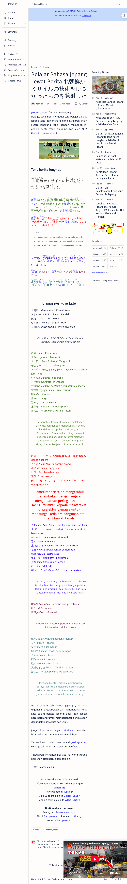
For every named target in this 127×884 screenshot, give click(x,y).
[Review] (108, 152)
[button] (112, 879)
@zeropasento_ (64, 812)
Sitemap (117, 280)
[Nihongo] (36, 829)
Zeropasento (51, 816)
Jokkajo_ (76, 816)
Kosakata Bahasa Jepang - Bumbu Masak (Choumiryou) (110, 105)
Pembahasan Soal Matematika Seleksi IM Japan (108, 159)
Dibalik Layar (72, 795)
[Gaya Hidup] (110, 168)
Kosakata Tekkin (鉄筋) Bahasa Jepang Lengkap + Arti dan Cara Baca (109, 121)
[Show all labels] (100, 272)
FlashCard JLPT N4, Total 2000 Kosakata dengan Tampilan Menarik (63, 245)
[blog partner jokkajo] (108, 233)
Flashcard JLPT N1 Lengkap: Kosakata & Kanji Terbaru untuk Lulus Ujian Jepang (68, 241)
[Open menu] (4, 4)
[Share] (83, 103)
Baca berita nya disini (44, 133)
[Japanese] (109, 130)
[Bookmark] (123, 4)
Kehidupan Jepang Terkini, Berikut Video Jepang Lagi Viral (108, 175)
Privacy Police (107, 280)
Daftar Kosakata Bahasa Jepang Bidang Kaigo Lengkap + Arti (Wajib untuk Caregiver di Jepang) (109, 140)
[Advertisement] (77, 43)
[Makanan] (109, 98)
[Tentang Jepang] (51, 829)
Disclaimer (96, 280)
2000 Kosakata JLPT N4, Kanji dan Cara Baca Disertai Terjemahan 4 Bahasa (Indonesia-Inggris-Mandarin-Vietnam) (82, 237)
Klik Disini (86, 15)
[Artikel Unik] (110, 114)
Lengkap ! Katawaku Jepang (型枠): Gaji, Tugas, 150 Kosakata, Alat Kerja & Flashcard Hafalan (110, 210)
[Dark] (118, 4)
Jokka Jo (13, 4)
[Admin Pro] (41, 103)
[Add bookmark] (76, 103)
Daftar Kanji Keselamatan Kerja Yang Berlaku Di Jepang (109, 191)
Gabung (94, 11)
